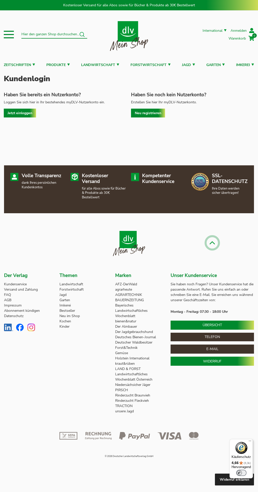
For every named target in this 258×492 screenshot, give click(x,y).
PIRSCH (121, 390)
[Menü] (250, 442)
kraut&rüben (125, 363)
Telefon (212, 336)
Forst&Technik (127, 347)
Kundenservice (15, 284)
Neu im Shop (69, 316)
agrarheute (123, 289)
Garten (213, 65)
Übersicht (212, 325)
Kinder (64, 326)
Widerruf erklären (234, 479)
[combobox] (54, 34)
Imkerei (243, 65)
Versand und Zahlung (21, 289)
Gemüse (122, 353)
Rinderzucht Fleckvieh (132, 400)
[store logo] (129, 34)
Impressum (13, 305)
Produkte (56, 65)
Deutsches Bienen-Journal (135, 337)
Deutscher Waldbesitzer (133, 342)
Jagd (186, 65)
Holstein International (132, 358)
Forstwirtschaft (149, 65)
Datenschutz (13, 316)
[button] (9, 34)
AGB (7, 300)
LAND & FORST (128, 368)
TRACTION (124, 406)
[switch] (241, 473)
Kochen (65, 321)
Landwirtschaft (98, 65)
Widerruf (212, 361)
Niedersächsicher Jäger (133, 384)
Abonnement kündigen (22, 310)
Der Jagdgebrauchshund (134, 331)
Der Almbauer (126, 326)
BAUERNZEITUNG (129, 300)
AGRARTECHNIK (128, 294)
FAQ (7, 294)
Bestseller (67, 310)
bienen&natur (125, 321)
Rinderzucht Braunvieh (133, 395)
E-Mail (212, 349)
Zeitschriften (17, 65)
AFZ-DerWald (126, 284)
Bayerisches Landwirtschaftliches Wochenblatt (131, 310)
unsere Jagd (124, 411)
